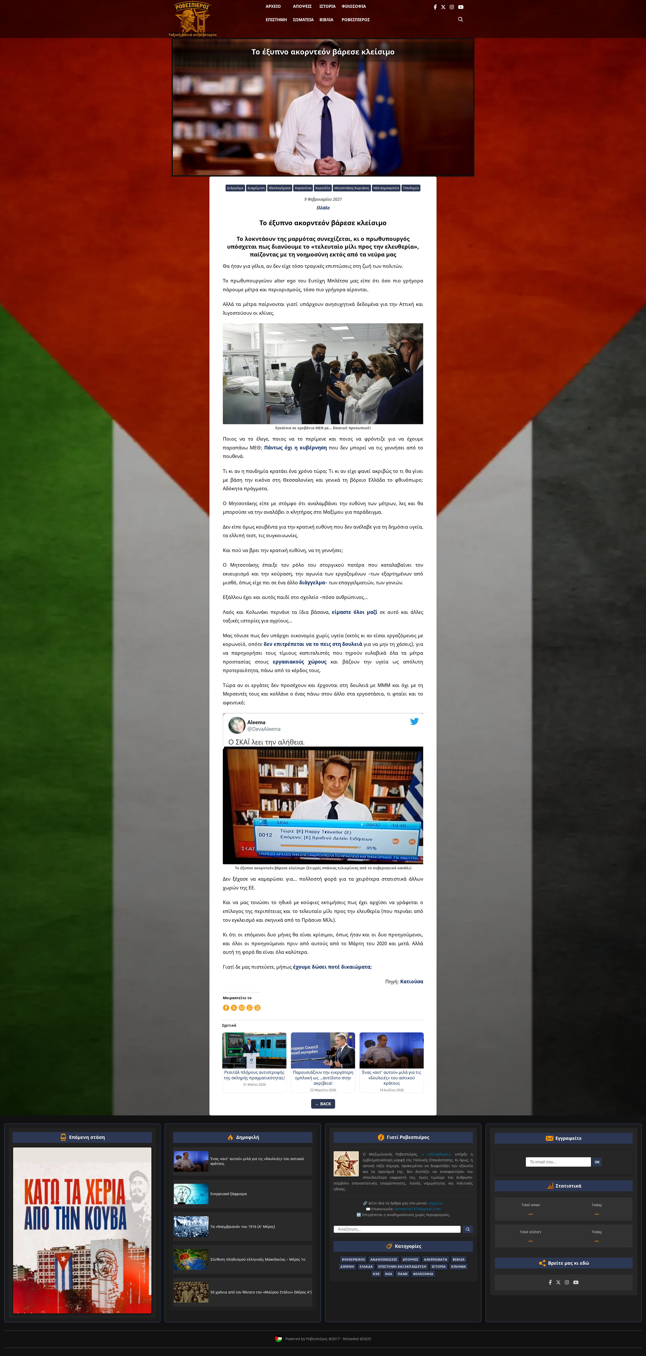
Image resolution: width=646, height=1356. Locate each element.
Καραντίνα (303, 188)
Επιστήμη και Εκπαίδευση (402, 1266)
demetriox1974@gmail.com (417, 1208)
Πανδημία (411, 188)
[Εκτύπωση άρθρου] (257, 1007)
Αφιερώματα (435, 1259)
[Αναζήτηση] (460, 19)
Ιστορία (327, 6)
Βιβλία (326, 19)
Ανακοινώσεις (383, 1259)
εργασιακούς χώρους (302, 661)
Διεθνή (347, 1266)
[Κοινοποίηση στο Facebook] (226, 1007)
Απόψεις (302, 6)
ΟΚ (597, 1162)
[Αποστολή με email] (241, 1007)
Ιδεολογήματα (280, 188)
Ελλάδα (323, 208)
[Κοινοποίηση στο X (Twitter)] (234, 1007)
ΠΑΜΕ (403, 1273)
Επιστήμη (276, 19)
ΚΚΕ (376, 1273)
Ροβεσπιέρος (356, 19)
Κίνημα (458, 1266)
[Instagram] (452, 7)
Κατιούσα (411, 981)
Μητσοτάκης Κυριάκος (351, 188)
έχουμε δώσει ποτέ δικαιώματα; (332, 966)
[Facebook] (435, 7)
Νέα (388, 1273)
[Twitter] (443, 7)
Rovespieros (353, 1259)
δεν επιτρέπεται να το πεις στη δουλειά (313, 644)
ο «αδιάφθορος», (437, 1154)
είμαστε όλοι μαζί (355, 612)
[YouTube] (461, 7)
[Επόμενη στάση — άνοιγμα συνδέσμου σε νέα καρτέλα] (82, 1230)
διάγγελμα (312, 582)
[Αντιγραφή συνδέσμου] (249, 1007)
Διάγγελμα (235, 188)
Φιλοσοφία (354, 6)
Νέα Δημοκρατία (386, 188)
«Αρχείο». (436, 1203)
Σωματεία (303, 19)
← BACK (323, 1104)
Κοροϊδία (322, 188)
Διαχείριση (256, 188)
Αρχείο (273, 6)
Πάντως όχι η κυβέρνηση (295, 447)
